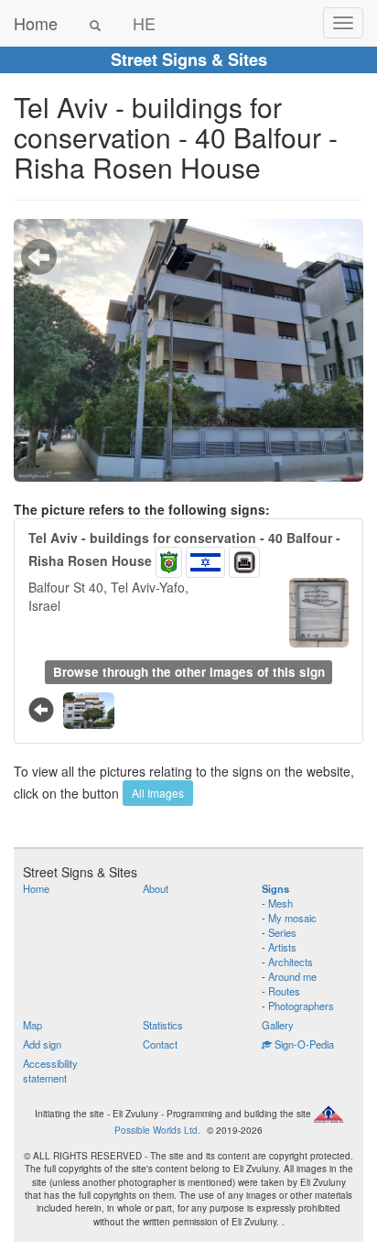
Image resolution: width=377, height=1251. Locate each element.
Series (282, 932)
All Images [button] (158, 792)
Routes (284, 991)
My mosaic (292, 917)
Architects (290, 961)
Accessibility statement (50, 1070)
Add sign (42, 1044)
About (155, 888)
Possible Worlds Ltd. (157, 1130)
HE (144, 23)
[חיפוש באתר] (95, 23)
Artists (282, 947)
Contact (160, 1044)
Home (36, 23)
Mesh (280, 903)
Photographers (301, 1005)
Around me (292, 976)
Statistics (163, 1024)
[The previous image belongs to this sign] (38, 256)
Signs (275, 888)
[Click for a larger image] (188, 350)
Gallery (278, 1024)
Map (32, 1024)
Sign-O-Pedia (303, 1044)
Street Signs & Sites (189, 59)
